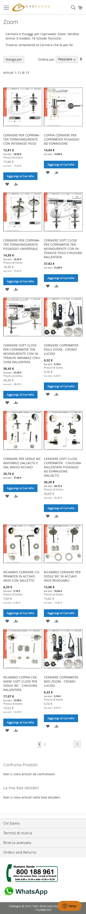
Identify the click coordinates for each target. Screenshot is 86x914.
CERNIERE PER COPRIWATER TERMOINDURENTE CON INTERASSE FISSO (21, 139)
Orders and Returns (19, 852)
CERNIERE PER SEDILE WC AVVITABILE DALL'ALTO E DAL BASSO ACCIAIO (22, 463)
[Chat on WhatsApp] (25, 895)
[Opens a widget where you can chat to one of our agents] (69, 906)
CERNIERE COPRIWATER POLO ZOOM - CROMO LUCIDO (61, 349)
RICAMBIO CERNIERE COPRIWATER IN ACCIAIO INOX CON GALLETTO (21, 576)
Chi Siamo (11, 823)
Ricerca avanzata (17, 842)
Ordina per (46, 59)
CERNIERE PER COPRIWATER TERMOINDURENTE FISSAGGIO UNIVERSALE (21, 244)
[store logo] (32, 7)
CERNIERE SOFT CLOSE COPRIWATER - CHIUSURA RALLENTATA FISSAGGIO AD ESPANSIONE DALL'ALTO (62, 467)
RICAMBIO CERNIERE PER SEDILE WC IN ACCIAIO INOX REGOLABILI (62, 576)
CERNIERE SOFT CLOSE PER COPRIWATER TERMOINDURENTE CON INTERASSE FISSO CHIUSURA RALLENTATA (63, 248)
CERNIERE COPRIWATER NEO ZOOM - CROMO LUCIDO (61, 681)
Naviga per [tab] (14, 59)
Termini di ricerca (17, 833)
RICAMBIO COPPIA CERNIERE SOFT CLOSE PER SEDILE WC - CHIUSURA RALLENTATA (20, 683)
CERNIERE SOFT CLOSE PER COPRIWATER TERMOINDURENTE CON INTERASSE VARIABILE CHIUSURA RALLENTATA (22, 353)
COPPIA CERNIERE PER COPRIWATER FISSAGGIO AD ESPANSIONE (61, 139)
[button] (7, 184)
